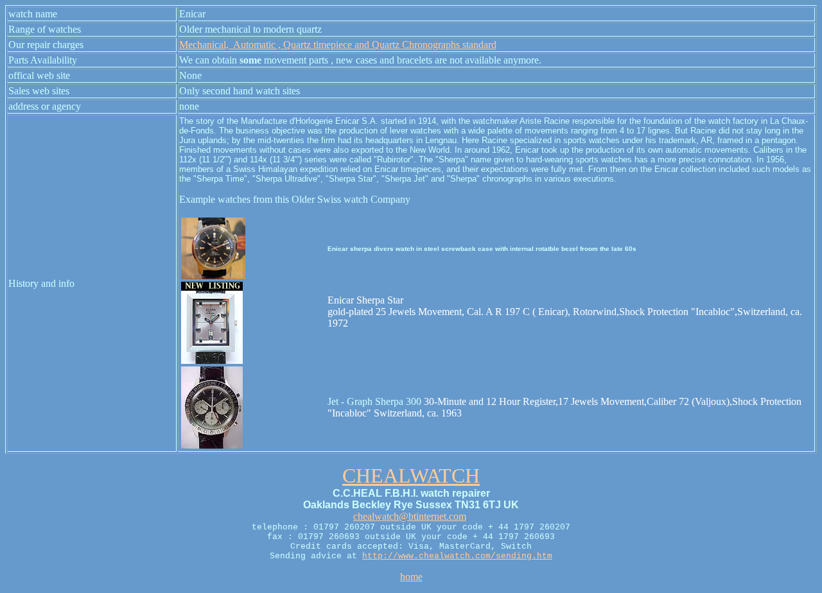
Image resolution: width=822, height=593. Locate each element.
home (411, 576)
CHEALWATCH (411, 475)
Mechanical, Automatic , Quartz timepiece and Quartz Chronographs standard (337, 44)
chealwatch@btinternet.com (409, 516)
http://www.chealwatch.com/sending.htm (457, 556)
